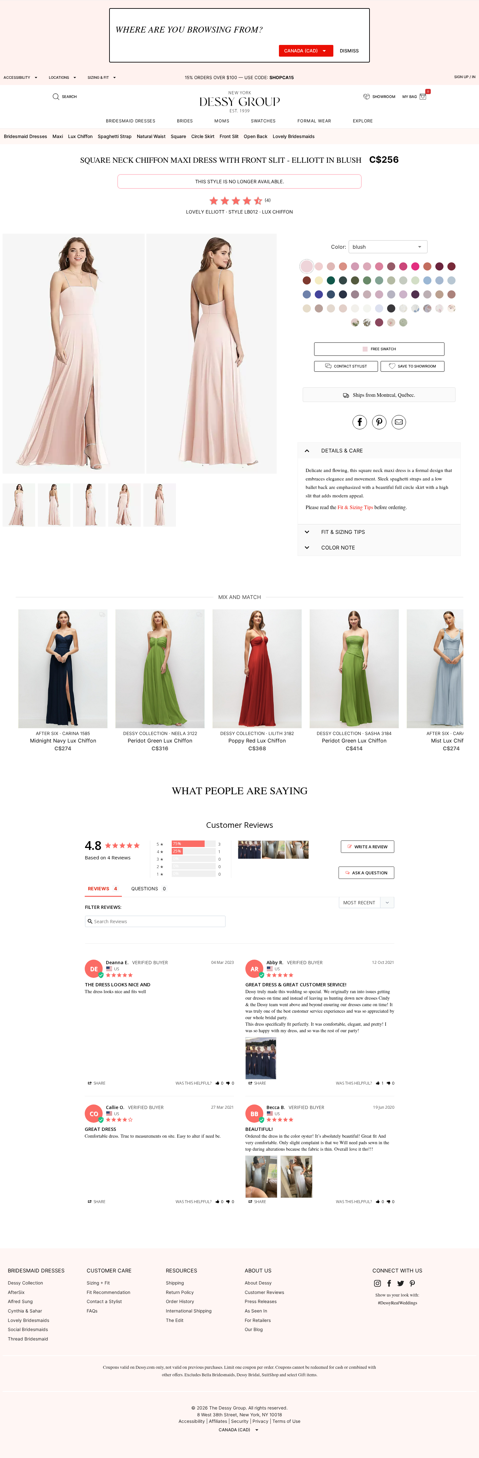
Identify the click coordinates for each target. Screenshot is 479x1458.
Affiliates (218, 1421)
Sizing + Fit (98, 1282)
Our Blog (254, 1329)
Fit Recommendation (108, 1292)
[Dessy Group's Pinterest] (415, 1283)
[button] (74, 355)
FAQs (92, 1310)
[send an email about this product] (399, 422)
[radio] (214, 200)
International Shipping (188, 1310)
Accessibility (192, 1421)
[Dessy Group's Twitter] (403, 1283)
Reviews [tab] (98, 888)
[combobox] (383, 247)
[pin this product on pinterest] (379, 422)
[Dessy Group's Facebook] (392, 1283)
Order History (180, 1301)
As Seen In (256, 1310)
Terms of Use (286, 1421)
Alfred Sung (20, 1301)
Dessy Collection (25, 1282)
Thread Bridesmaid (28, 1338)
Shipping (175, 1282)
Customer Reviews (264, 1292)
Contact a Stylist (104, 1301)
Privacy (261, 1421)
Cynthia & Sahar (25, 1310)
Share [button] (99, 1083)
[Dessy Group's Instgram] (380, 1283)
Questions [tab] (144, 888)
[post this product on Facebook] (360, 422)
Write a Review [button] (371, 847)
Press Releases (261, 1301)
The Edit (174, 1320)
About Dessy (258, 1282)
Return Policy (180, 1292)
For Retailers (258, 1320)
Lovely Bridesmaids (28, 1320)
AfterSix (16, 1292)
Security (240, 1421)
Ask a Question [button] (369, 873)
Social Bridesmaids (28, 1329)
